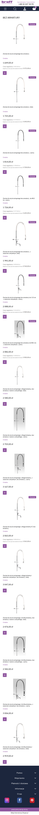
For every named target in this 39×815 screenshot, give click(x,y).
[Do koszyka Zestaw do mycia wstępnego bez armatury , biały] (5, 126)
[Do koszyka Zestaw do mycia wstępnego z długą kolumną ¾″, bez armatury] (5, 546)
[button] (5, 9)
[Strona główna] (7, 2)
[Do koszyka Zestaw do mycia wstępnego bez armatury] (5, 73)
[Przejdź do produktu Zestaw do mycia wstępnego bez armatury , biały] (19, 90)
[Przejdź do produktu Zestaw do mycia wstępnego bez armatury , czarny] (19, 139)
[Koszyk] (34, 8)
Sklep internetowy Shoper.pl (19, 813)
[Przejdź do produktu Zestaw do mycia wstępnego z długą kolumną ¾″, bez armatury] (19, 509)
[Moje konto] (24, 9)
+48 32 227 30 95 (26, 4)
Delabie (5, 58)
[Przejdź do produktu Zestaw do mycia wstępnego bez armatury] (19, 36)
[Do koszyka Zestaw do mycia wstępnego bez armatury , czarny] (5, 172)
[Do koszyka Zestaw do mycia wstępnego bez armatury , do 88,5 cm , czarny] (5, 218)
